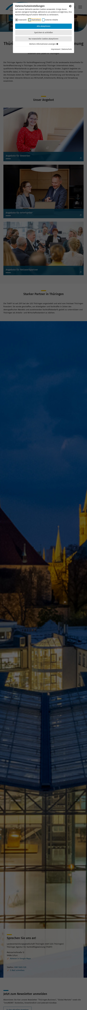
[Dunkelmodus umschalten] (70, 6)
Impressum (55, 49)
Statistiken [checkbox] (35, 20)
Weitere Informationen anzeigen (42, 44)
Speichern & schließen (43, 32)
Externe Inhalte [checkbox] (51, 20)
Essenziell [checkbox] (22, 20)
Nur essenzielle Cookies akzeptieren (43, 39)
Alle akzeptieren (43, 26)
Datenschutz (67, 49)
